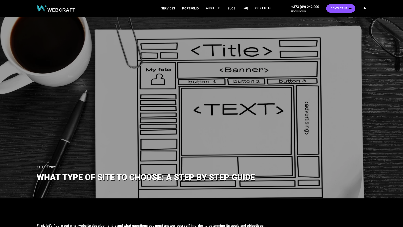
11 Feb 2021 (47, 167)
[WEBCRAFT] (58, 8)
